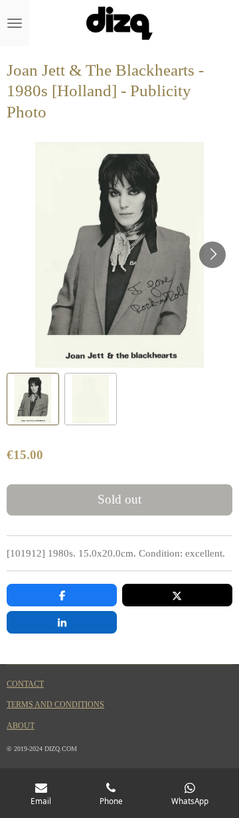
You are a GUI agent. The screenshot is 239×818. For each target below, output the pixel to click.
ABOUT (21, 726)
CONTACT (25, 684)
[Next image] (212, 254)
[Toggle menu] (14, 23)
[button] (33, 399)
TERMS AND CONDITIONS (55, 705)
